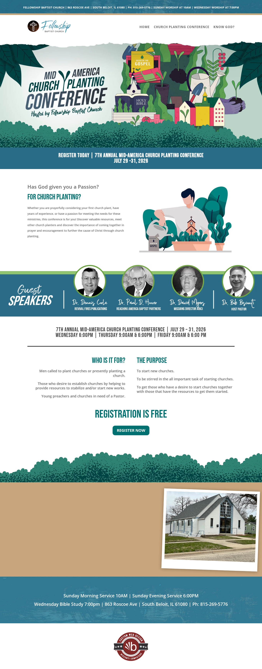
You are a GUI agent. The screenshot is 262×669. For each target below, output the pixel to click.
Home (144, 27)
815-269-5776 (141, 7)
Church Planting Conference (181, 27)
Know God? (224, 27)
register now (131, 430)
